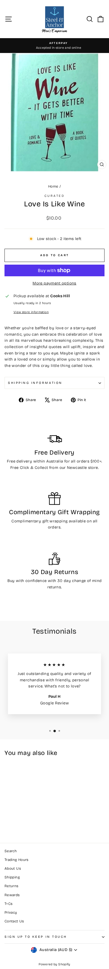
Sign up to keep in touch (35, 937)
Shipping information (35, 383)
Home (53, 186)
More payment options (54, 283)
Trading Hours (16, 859)
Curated (54, 196)
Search (10, 851)
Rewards (12, 895)
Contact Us (14, 921)
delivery (24, 461)
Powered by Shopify (54, 964)
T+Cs (8, 903)
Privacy (10, 912)
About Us (12, 868)
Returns (11, 886)
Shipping (12, 877)
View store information (31, 312)
